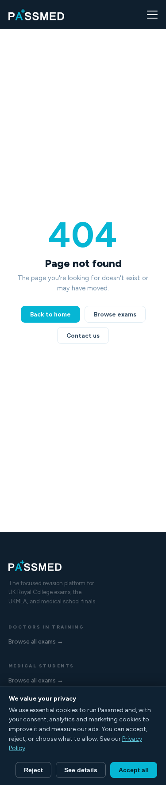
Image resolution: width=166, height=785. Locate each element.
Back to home (50, 314)
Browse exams (115, 314)
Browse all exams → (35, 641)
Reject (33, 770)
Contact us (83, 335)
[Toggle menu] (152, 15)
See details (80, 770)
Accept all (134, 770)
